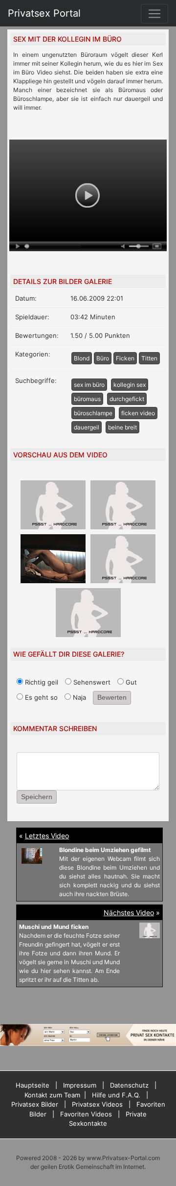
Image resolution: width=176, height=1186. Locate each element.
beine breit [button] (122, 427)
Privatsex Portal (44, 13)
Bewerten (112, 697)
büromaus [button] (87, 399)
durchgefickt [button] (127, 399)
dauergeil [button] (86, 427)
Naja (78, 697)
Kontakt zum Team (52, 1095)
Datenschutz (129, 1085)
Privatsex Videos (97, 1104)
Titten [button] (149, 358)
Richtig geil (40, 682)
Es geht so (40, 697)
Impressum (79, 1085)
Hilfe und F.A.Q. (116, 1095)
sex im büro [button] (89, 384)
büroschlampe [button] (93, 413)
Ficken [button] (125, 358)
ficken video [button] (138, 413)
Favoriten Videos (86, 1114)
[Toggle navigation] (154, 14)
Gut (130, 682)
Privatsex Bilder (34, 1104)
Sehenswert (90, 682)
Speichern (36, 797)
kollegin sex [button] (129, 384)
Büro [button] (102, 358)
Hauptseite (32, 1085)
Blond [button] (81, 358)
